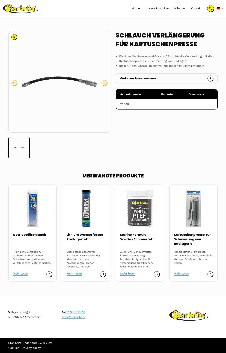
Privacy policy (31, 347)
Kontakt (196, 8)
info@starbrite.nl (73, 317)
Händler (179, 8)
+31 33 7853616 (75, 312)
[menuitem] (136, 8)
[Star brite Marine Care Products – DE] (20, 8)
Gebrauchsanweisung (138, 78)
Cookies (13, 347)
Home (136, 8)
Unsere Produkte (157, 8)
